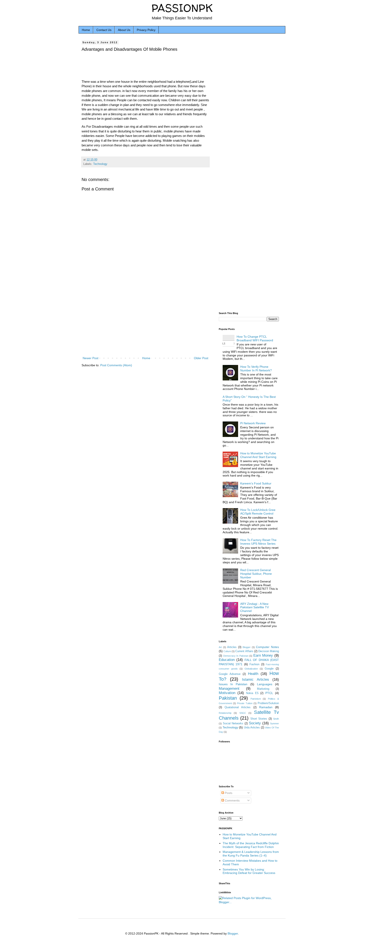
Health (253, 674)
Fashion (254, 664)
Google (269, 668)
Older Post (201, 358)
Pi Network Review (253, 423)
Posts (228, 793)
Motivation (227, 693)
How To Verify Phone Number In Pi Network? (256, 368)
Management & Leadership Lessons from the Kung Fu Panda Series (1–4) (251, 853)
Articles (232, 647)
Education (227, 660)
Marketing (263, 688)
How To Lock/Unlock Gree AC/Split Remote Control (257, 511)
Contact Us (103, 30)
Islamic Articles (255, 679)
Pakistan (228, 698)
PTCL (269, 693)
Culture (227, 651)
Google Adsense (229, 674)
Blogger (247, 647)
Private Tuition (244, 703)
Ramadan (265, 707)
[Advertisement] (145, 320)
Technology (100, 164)
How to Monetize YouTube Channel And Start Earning (258, 455)
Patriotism (256, 698)
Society (255, 723)
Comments (232, 800)
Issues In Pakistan (233, 684)
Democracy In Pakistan (235, 655)
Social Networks (233, 723)
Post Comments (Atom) (116, 365)
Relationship (225, 713)
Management (229, 689)
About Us (124, 30)
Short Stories (258, 718)
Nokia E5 (252, 693)
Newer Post (90, 358)
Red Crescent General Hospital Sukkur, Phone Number (256, 573)
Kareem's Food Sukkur (255, 483)
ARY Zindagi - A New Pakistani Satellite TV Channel (254, 607)
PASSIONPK (182, 7)
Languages (264, 684)
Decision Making (268, 651)
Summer (274, 723)
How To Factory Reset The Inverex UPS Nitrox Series (258, 541)
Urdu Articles (252, 727)
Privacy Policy (146, 30)
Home (86, 30)
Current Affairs (244, 651)
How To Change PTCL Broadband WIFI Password (255, 338)
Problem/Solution (268, 703)
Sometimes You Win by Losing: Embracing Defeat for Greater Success (249, 871)
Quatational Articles (238, 707)
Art (220, 647)
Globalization (251, 668)
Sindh (276, 718)
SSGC (242, 713)
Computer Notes (267, 647)
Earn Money (263, 655)
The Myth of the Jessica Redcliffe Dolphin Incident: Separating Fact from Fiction (251, 845)
